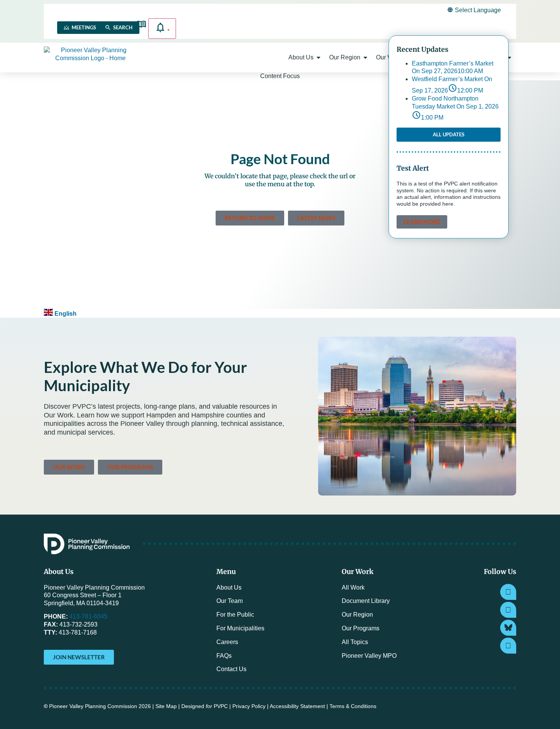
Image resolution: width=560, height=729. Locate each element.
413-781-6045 (88, 616)
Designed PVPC (204, 706)
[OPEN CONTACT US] (509, 57)
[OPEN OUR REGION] (365, 57)
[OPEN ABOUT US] (318, 57)
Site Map (166, 706)
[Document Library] (141, 24)
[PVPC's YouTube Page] (508, 646)
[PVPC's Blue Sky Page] (508, 628)
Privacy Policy (249, 706)
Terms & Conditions (353, 706)
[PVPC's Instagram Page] (508, 592)
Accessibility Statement (297, 706)
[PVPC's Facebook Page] (508, 610)
